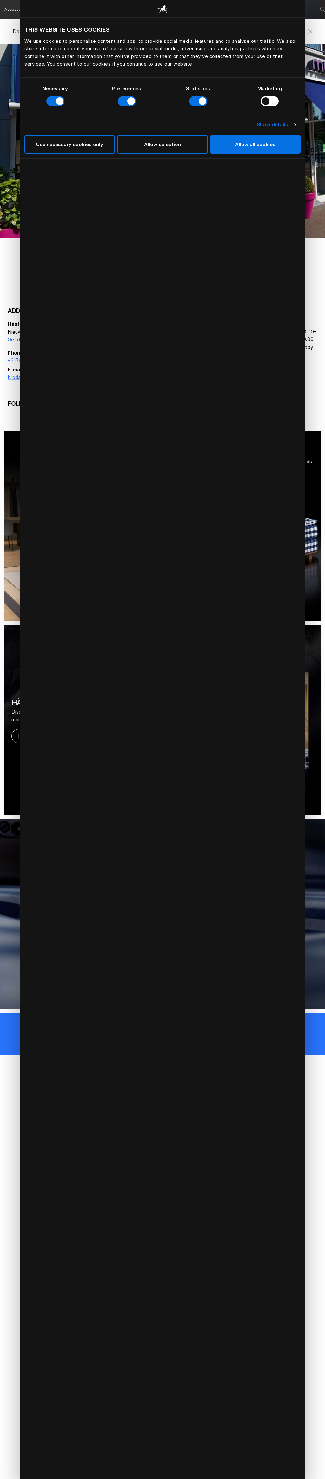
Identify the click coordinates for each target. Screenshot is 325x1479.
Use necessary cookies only (69, 144)
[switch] (127, 101)
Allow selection (162, 144)
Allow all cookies (255, 144)
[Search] (322, 9)
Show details (272, 124)
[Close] (310, 31)
